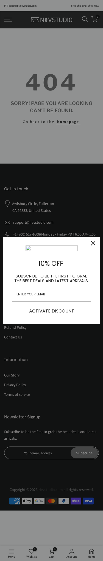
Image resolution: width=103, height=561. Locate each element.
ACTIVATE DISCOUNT (51, 311)
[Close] (93, 243)
